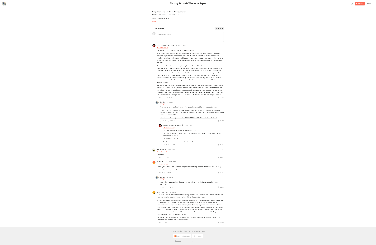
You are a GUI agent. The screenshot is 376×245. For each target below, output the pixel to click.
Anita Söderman (162, 192)
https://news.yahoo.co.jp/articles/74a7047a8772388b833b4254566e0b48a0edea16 (188, 118)
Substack (178, 241)
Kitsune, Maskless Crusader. (166, 45)
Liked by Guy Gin (163, 47)
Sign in (369, 3)
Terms (191, 231)
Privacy (185, 231)
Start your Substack (183, 236)
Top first (220, 28)
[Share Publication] (352, 3)
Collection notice (199, 231)
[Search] (348, 3)
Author (162, 104)
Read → (154, 22)
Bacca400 (160, 162)
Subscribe (359, 3)
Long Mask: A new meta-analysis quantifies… (169, 12)
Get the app (198, 236)
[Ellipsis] (222, 45)
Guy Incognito (161, 149)
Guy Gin (154, 14)
